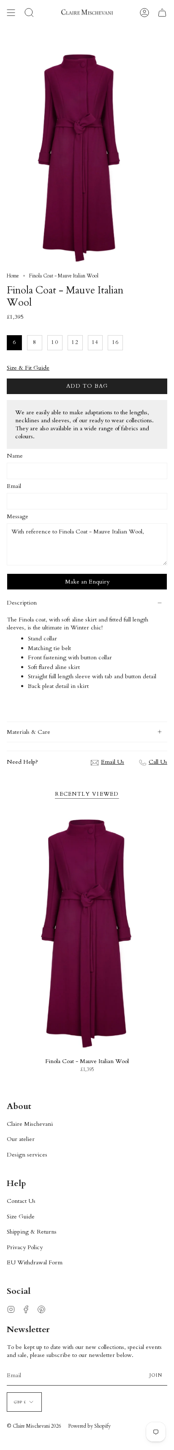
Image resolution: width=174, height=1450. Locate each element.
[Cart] (162, 12)
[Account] (144, 12)
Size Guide (21, 1217)
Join (156, 1375)
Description (22, 603)
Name (15, 456)
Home (13, 275)
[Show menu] (11, 12)
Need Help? (22, 762)
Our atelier (21, 1139)
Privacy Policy (25, 1247)
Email (14, 486)
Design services (27, 1155)
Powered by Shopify (89, 1426)
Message (17, 516)
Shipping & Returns (32, 1232)
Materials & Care (28, 732)
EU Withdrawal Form (35, 1262)
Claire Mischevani (30, 1124)
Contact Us (21, 1201)
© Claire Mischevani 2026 (34, 1426)
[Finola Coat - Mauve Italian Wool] (87, 933)
